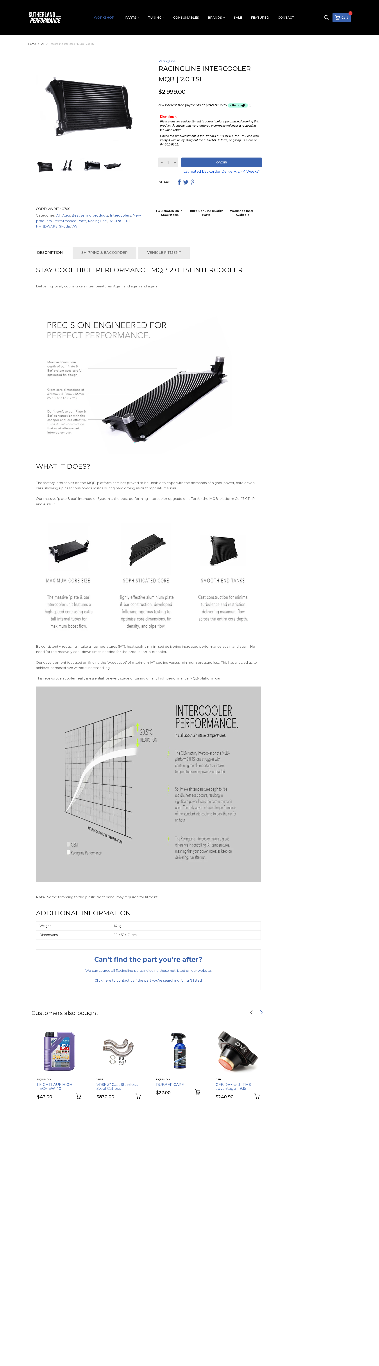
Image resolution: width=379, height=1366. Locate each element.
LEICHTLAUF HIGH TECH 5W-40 (54, 1086)
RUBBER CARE (170, 1084)
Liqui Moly (44, 1079)
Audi (65, 215)
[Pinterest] (192, 182)
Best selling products (89, 215)
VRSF (100, 1079)
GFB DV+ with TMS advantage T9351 (233, 1086)
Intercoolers (120, 215)
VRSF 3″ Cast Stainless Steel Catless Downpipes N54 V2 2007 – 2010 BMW (117, 1090)
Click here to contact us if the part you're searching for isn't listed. (148, 980)
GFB (218, 1079)
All (58, 215)
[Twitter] (185, 182)
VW (74, 226)
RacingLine (167, 61)
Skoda (64, 226)
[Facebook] (179, 182)
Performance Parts (69, 221)
